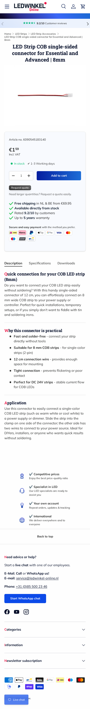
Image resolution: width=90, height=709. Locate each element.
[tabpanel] (45, 356)
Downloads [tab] (66, 263)
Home (7, 33)
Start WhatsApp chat (25, 598)
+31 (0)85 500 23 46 (31, 586)
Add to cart (59, 175)
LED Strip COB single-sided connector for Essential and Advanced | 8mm (43, 38)
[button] (83, 6)
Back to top (45, 536)
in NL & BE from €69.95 (42, 203)
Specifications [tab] (40, 263)
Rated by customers (34, 213)
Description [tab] (13, 263)
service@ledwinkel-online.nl (37, 578)
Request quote (20, 187)
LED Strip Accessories (43, 33)
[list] (45, 95)
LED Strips (21, 33)
